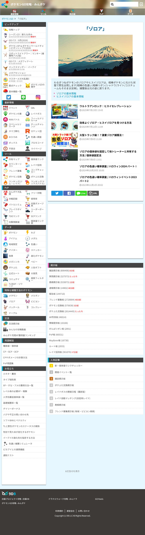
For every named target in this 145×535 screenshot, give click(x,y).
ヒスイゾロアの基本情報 (70, 96)
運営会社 (70, 510)
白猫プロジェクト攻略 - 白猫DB (15, 498)
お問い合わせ (84, 510)
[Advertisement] (95, 228)
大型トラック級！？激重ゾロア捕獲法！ (102, 135)
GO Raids (99, 498)
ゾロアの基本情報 (66, 93)
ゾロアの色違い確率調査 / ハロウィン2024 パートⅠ (108, 166)
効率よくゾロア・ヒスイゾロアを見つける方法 (106, 122)
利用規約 (59, 510)
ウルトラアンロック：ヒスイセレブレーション (105, 106)
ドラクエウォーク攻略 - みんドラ (62, 498)
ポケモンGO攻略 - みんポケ (28, 4)
